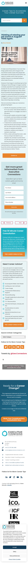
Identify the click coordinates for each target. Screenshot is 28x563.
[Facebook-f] (10, 347)
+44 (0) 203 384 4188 (10, 447)
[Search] (24, 20)
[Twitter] (6, 347)
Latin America (20, 465)
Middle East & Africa (10, 465)
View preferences (15, 556)
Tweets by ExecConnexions (14, 366)
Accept (15, 547)
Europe (16, 462)
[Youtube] (18, 347)
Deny (14, 551)
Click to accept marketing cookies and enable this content (14, 366)
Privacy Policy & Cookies (14, 559)
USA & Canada (9, 462)
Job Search (4, 30)
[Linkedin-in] (14, 347)
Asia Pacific (21, 462)
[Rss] (22, 347)
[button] (26, 3)
